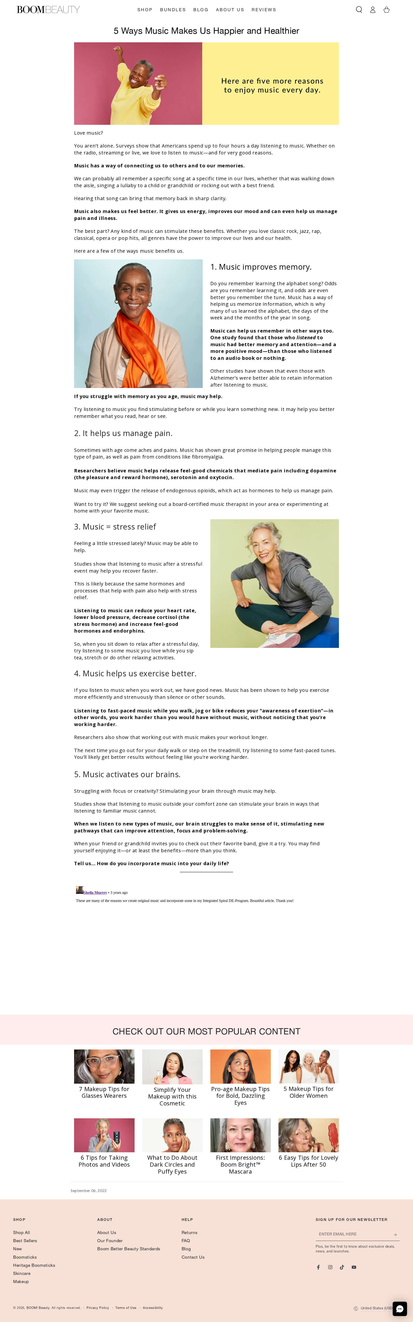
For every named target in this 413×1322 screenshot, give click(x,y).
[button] (359, 9)
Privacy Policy (98, 1308)
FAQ (186, 1241)
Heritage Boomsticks (34, 1266)
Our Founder (110, 1241)
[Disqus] (206, 944)
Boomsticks (25, 1258)
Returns (190, 1233)
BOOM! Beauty (38, 1308)
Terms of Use (125, 1308)
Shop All (21, 1233)
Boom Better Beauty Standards (128, 1249)
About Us (106, 1233)
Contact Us (193, 1258)
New (17, 1249)
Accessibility (153, 1308)
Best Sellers (25, 1241)
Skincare (21, 1274)
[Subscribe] (397, 1234)
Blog (186, 1249)
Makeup (21, 1282)
